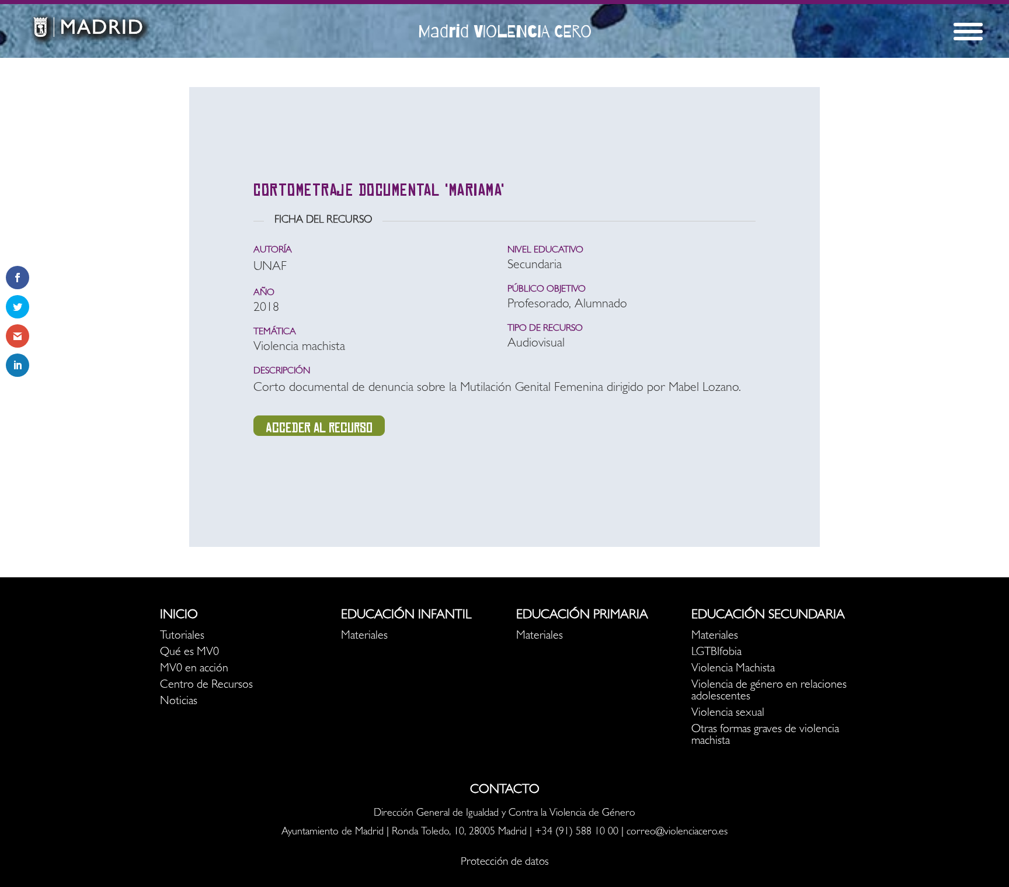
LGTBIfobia (716, 653)
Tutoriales (182, 636)
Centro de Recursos (206, 685)
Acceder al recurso (319, 428)
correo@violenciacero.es (677, 832)
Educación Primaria (582, 615)
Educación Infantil (406, 615)
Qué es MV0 (189, 653)
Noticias (178, 702)
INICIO (179, 615)
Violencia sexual (727, 713)
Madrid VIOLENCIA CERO (505, 30)
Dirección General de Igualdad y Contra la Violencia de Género (504, 814)
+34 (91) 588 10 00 (576, 832)
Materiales (364, 636)
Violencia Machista (733, 669)
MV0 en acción (194, 669)
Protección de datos (505, 862)
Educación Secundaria (768, 615)
